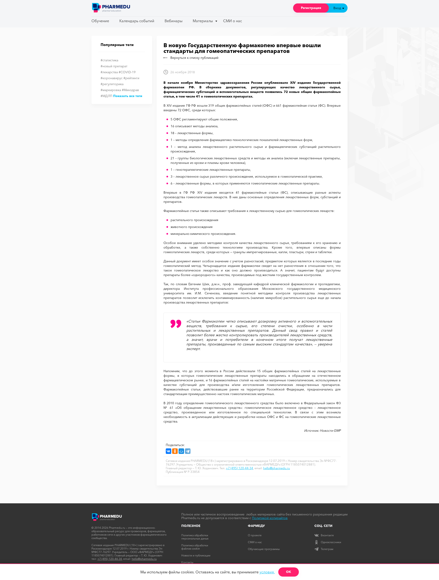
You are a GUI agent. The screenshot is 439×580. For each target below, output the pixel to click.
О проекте (255, 535)
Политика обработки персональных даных (195, 537)
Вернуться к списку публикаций (194, 58)
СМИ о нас (232, 21)
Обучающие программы (264, 549)
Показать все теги (127, 96)
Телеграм (327, 549)
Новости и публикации (195, 555)
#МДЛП (106, 96)
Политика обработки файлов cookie (194, 547)
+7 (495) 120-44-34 (239, 468)
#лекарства (109, 72)
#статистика (109, 60)
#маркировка (111, 90)
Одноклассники (331, 542)
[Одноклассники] (175, 451)
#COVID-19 (127, 72)
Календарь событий (136, 21)
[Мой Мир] (181, 451)
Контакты (187, 562)
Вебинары (173, 21)
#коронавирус (112, 78)
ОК (288, 572)
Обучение (100, 21)
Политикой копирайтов (270, 518)
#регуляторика (112, 84)
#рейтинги (131, 78)
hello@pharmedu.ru (276, 468)
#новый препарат (114, 66)
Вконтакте (327, 535)
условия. (267, 572)
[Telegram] (187, 451)
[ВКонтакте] (168, 451)
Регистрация (311, 8)
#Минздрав (130, 90)
